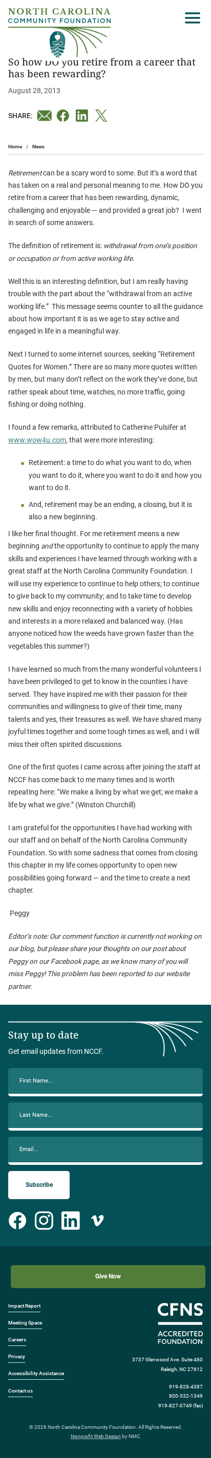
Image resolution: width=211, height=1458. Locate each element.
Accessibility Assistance (36, 1373)
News (38, 146)
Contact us (20, 1391)
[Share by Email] (44, 115)
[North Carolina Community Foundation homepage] (59, 33)
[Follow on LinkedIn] (70, 1220)
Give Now (108, 1276)
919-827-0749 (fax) (180, 1405)
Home (15, 146)
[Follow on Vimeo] (97, 1220)
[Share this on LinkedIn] (83, 115)
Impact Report (24, 1306)
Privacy (16, 1356)
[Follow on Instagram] (44, 1220)
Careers (17, 1339)
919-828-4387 (186, 1386)
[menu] (190, 18)
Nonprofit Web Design (96, 1436)
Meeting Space (25, 1323)
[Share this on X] (103, 115)
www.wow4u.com (37, 440)
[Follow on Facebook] (17, 1220)
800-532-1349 (186, 1396)
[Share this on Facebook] (64, 115)
